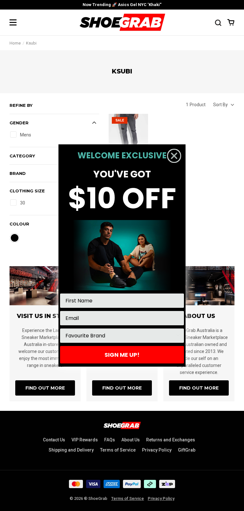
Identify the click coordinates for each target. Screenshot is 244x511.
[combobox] (120, 335)
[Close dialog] (174, 155)
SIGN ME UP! (122, 355)
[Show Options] (178, 335)
